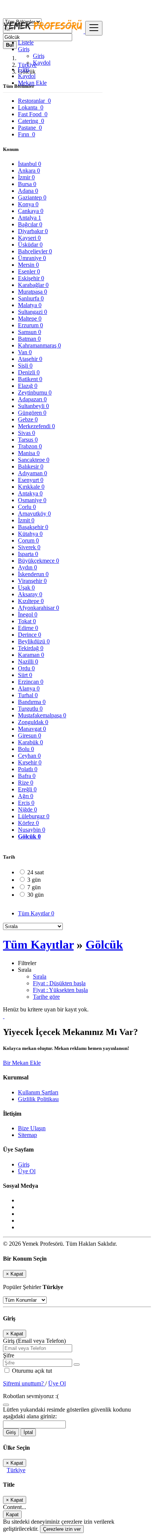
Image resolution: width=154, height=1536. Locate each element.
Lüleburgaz (33, 816)
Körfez (28, 823)
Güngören (32, 413)
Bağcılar (30, 224)
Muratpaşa (32, 291)
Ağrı (25, 796)
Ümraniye (32, 258)
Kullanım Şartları (38, 1092)
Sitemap (27, 1135)
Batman (29, 339)
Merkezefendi (36, 426)
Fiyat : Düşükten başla (59, 983)
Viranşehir (32, 581)
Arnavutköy (34, 513)
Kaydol (41, 62)
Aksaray (30, 594)
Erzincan (30, 682)
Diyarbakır (33, 231)
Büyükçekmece (38, 560)
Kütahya (30, 534)
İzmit (26, 520)
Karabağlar (33, 285)
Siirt (25, 675)
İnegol (27, 614)
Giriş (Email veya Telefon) (34, 1341)
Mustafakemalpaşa (42, 715)
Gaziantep (32, 197)
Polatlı (27, 769)
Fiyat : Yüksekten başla (60, 990)
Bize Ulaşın (32, 1128)
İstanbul (29, 164)
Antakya (30, 493)
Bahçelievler (35, 251)
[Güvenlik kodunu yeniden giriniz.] (6, 1403)
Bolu (26, 749)
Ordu (26, 668)
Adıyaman (32, 473)
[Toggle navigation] (93, 28)
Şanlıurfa (31, 298)
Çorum (28, 540)
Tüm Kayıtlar (36, 913)
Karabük (30, 742)
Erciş (26, 803)
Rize (25, 782)
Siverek (29, 547)
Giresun (29, 735)
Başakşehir (33, 527)
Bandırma (32, 702)
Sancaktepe (33, 460)
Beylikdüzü (34, 641)
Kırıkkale (31, 486)
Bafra (27, 776)
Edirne (28, 628)
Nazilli (28, 661)
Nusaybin (31, 829)
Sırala (39, 976)
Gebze (28, 419)
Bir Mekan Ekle (22, 1063)
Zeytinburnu (35, 392)
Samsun (29, 332)
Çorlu (27, 507)
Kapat (12, 1514)
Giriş (38, 56)
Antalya (29, 217)
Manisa (29, 453)
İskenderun (33, 574)
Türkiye (16, 1470)
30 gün (35, 894)
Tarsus (28, 439)
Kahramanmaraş (39, 345)
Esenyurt (30, 480)
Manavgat (32, 729)
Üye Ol (27, 1171)
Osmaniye (32, 500)
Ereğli (27, 789)
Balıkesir (30, 466)
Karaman (31, 655)
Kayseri (29, 238)
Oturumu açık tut (31, 1370)
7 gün (34, 887)
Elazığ (27, 386)
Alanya (29, 688)
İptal (28, 1432)
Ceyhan (29, 755)
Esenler (29, 271)
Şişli (25, 365)
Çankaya (30, 211)
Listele (26, 42)
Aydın (27, 567)
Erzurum (30, 325)
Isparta (28, 554)
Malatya (29, 305)
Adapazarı (32, 399)
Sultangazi (32, 312)
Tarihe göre (46, 996)
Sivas (26, 433)
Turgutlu (30, 708)
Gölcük (29, 836)
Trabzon (30, 446)
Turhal (28, 695)
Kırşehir (29, 762)
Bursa (27, 184)
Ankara (29, 170)
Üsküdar (30, 244)
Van (25, 352)
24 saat (35, 872)
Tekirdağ (30, 648)
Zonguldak (33, 722)
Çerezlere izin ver (62, 1529)
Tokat (27, 621)
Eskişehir (31, 278)
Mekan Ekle (32, 83)
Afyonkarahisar (38, 608)
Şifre (8, 1355)
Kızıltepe (31, 601)
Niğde (27, 809)
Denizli (29, 372)
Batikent (30, 379)
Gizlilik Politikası (38, 1099)
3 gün (34, 880)
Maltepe (29, 318)
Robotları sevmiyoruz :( (31, 1396)
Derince (29, 634)
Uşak (26, 587)
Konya (28, 204)
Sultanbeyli (33, 406)
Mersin (28, 265)
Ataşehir (30, 359)
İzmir (26, 177)
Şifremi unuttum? (24, 1383)
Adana (28, 191)
